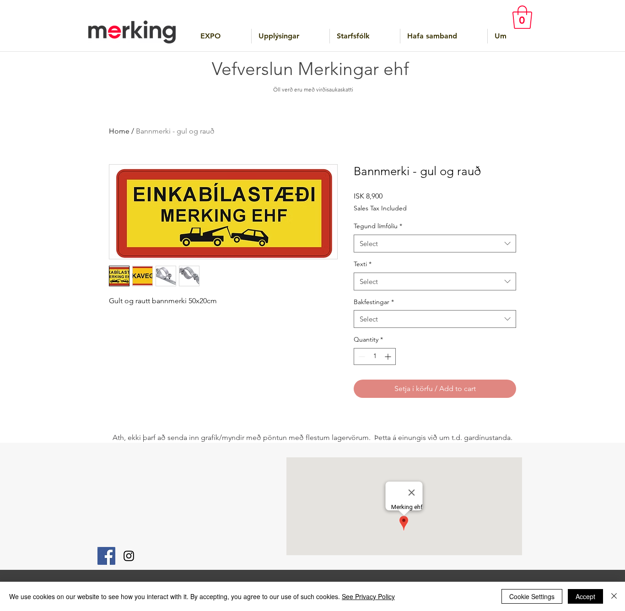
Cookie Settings (532, 596)
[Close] (614, 596)
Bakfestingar (374, 302)
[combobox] (435, 243)
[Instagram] (129, 556)
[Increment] (388, 356)
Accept (585, 596)
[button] (522, 17)
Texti (363, 264)
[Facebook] (106, 556)
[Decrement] (360, 356)
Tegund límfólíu (378, 226)
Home (119, 131)
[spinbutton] (374, 356)
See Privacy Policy (368, 596)
